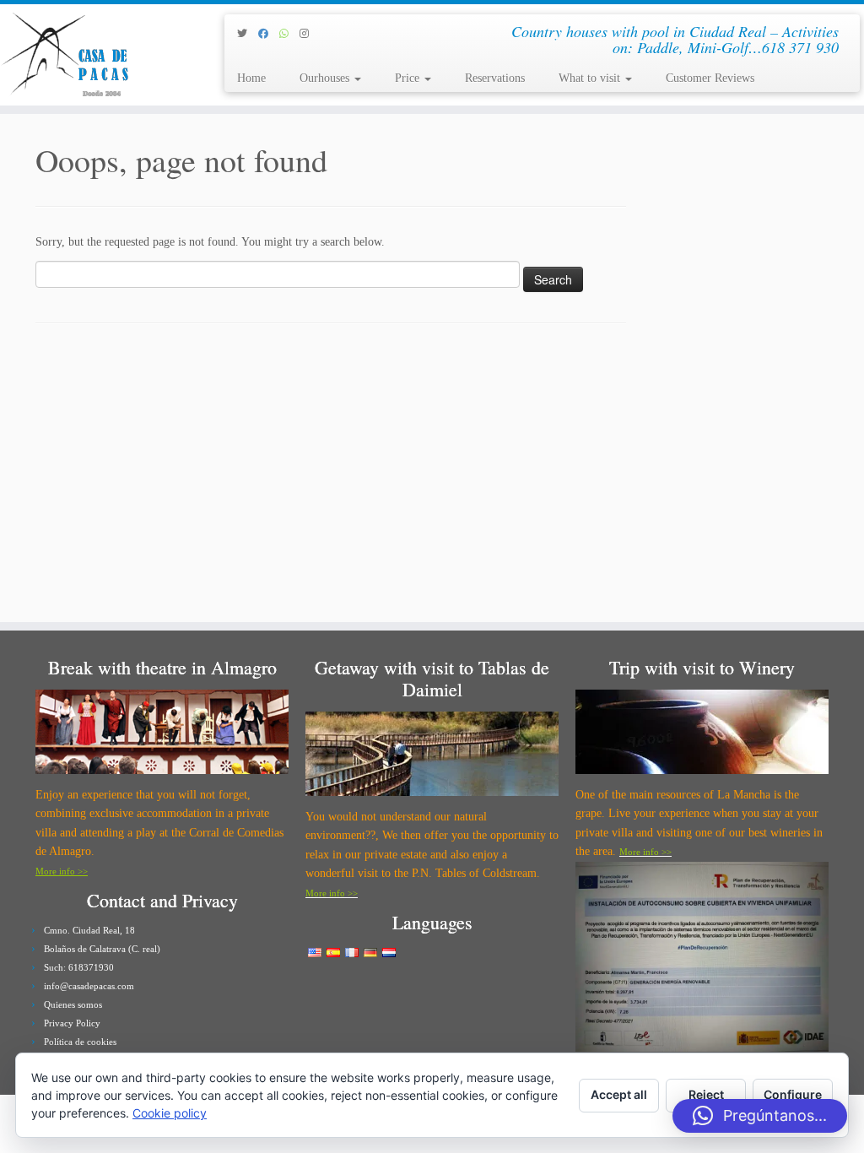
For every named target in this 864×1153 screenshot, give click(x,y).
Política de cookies (80, 1042)
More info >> (61, 871)
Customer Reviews (710, 78)
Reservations (495, 78)
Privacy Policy (72, 1023)
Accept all (619, 1094)
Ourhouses (326, 78)
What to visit (591, 78)
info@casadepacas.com (89, 986)
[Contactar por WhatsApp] (289, 34)
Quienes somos (73, 1004)
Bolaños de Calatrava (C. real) (102, 949)
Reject (706, 1094)
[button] (759, 1116)
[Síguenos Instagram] (310, 34)
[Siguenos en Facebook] (268, 34)
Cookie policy (169, 1113)
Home (251, 78)
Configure (793, 1094)
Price (409, 78)
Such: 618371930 (79, 967)
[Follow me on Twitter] (247, 34)
